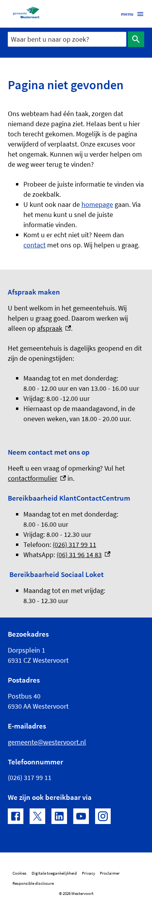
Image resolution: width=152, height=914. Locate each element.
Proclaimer (110, 873)
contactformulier (37, 478)
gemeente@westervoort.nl (47, 742)
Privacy (88, 873)
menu (127, 14)
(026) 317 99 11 (74, 544)
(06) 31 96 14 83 (83, 554)
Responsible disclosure (33, 883)
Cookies (19, 873)
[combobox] (67, 39)
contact (34, 244)
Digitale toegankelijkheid (54, 873)
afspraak (54, 328)
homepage (97, 204)
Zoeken (136, 39)
